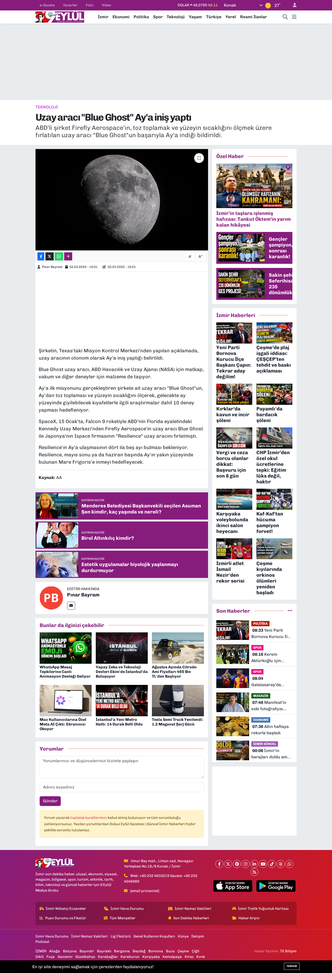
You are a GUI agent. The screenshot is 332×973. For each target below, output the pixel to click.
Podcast (42, 941)
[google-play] (276, 886)
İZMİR (40, 951)
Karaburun (130, 957)
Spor (158, 16)
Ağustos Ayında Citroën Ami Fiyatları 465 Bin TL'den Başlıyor (174, 672)
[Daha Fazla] (68, 256)
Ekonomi (121, 16)
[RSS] (254, 872)
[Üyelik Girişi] (293, 5)
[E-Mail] (71, 606)
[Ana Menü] (294, 17)
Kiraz (189, 957)
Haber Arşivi (249, 918)
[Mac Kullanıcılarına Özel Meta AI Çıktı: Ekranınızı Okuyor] (66, 700)
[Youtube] (263, 864)
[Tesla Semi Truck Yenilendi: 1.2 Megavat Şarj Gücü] (178, 700)
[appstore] (232, 886)
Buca (170, 951)
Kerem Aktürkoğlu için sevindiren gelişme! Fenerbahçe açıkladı (271, 658)
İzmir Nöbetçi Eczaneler (66, 908)
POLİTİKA (260, 623)
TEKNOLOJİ (46, 107)
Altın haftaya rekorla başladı (270, 729)
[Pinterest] (237, 864)
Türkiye (213, 16)
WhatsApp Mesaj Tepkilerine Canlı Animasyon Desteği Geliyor (65, 672)
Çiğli (195, 951)
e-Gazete (47, 5)
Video (106, 5)
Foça (50, 957)
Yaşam (195, 16)
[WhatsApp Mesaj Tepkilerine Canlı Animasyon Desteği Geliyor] (66, 647)
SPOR (257, 647)
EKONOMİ (260, 720)
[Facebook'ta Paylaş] (40, 256)
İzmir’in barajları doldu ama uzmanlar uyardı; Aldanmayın (270, 754)
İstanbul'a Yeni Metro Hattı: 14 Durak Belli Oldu (119, 721)
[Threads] (281, 864)
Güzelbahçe (85, 957)
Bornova (155, 951)
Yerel (231, 16)
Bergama (122, 951)
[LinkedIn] (254, 864)
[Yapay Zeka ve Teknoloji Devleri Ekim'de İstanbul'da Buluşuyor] (122, 647)
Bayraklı (104, 951)
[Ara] (285, 17)
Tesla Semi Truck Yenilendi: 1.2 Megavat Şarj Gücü (177, 721)
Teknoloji (176, 16)
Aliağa (54, 951)
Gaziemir (65, 957)
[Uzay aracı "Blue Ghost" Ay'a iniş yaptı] (121, 199)
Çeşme (183, 951)
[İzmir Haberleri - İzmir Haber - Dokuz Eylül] (59, 16)
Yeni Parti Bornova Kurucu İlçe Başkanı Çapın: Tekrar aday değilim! (271, 634)
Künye (183, 936)
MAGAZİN (260, 696)
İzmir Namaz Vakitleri (193, 908)
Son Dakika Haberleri (191, 918)
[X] (228, 864)
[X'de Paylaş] (49, 256)
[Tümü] (290, 610)
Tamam (292, 966)
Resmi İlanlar (253, 16)
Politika (141, 16)
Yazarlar (70, 5)
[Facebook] (219, 864)
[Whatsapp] (289, 864)
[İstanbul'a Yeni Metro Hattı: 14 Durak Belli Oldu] (122, 700)
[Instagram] (246, 864)
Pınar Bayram (52, 267)
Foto (90, 5)
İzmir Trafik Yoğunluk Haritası (263, 908)
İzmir (103, 16)
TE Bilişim (288, 951)
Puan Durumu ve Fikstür (65, 918)
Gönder (50, 800)
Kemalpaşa (172, 957)
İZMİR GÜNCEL (264, 744)
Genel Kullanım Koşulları (154, 936)
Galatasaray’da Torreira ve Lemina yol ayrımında (270, 682)
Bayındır (86, 951)
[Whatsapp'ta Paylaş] (59, 256)
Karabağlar (108, 957)
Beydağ (139, 951)
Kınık (200, 957)
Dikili (39, 957)
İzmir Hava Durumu (127, 908)
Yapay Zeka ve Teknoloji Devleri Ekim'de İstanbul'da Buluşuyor (122, 672)
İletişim (197, 936)
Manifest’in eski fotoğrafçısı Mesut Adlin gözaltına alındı (268, 706)
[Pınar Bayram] (51, 597)
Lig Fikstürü (121, 936)
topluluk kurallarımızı (89, 817)
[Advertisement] (166, 62)
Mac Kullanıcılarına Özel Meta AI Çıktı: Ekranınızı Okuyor (63, 724)
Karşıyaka (151, 957)
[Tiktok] (272, 864)
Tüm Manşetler (122, 918)
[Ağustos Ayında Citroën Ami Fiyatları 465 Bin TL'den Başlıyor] (178, 647)
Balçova (70, 951)
